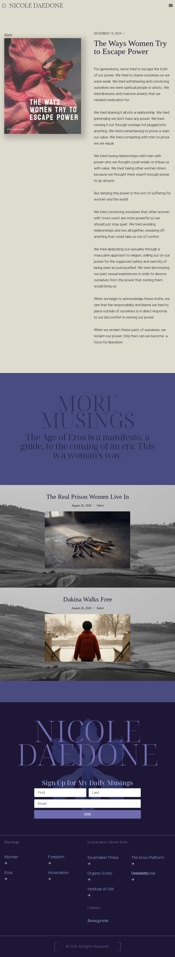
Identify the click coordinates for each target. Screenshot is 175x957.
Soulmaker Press (103, 857)
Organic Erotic (100, 873)
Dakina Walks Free (87, 599)
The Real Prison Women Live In (87, 496)
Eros (8, 872)
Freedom (56, 856)
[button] (171, 5)
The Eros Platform (147, 857)
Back (8, 35)
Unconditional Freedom (143, 873)
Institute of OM (101, 889)
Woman (11, 856)
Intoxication (58, 872)
